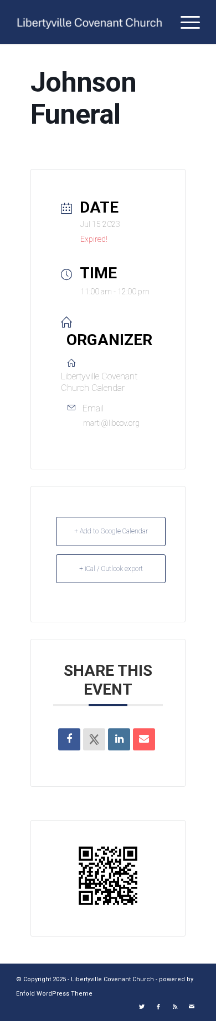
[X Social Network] (94, 739)
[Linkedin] (119, 739)
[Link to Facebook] (158, 1007)
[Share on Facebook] (69, 739)
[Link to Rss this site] (175, 1007)
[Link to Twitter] (141, 1007)
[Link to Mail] (191, 1007)
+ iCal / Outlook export (111, 569)
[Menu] (184, 22)
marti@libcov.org (111, 423)
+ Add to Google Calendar (111, 531)
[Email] (144, 739)
